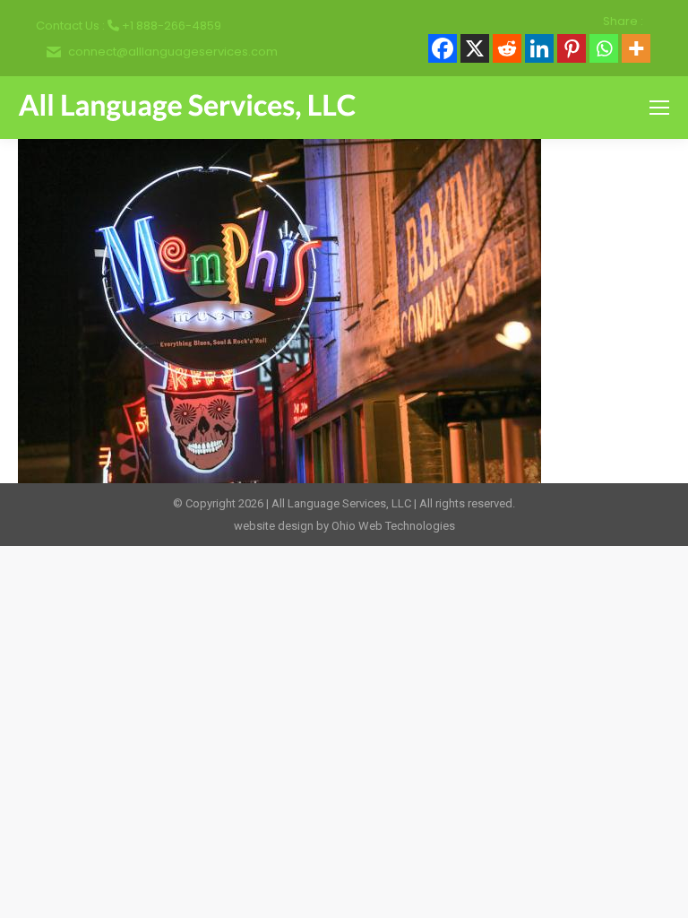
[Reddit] (507, 48)
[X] (474, 48)
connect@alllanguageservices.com (173, 51)
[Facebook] (442, 48)
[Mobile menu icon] (659, 107)
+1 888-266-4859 (171, 25)
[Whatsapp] (603, 48)
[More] (636, 48)
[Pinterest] (571, 48)
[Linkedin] (539, 48)
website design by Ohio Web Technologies (344, 526)
